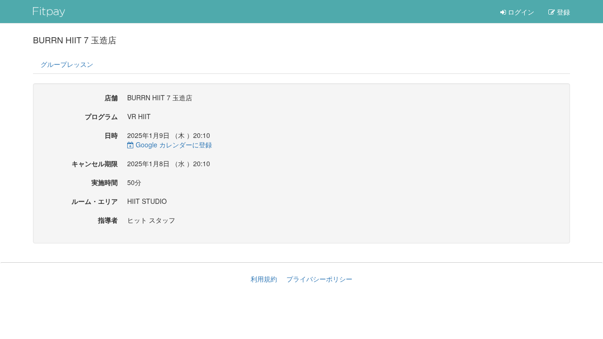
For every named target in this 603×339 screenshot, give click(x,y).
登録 (562, 11)
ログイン (520, 11)
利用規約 (264, 278)
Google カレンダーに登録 (173, 144)
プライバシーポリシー (319, 278)
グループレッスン (67, 64)
